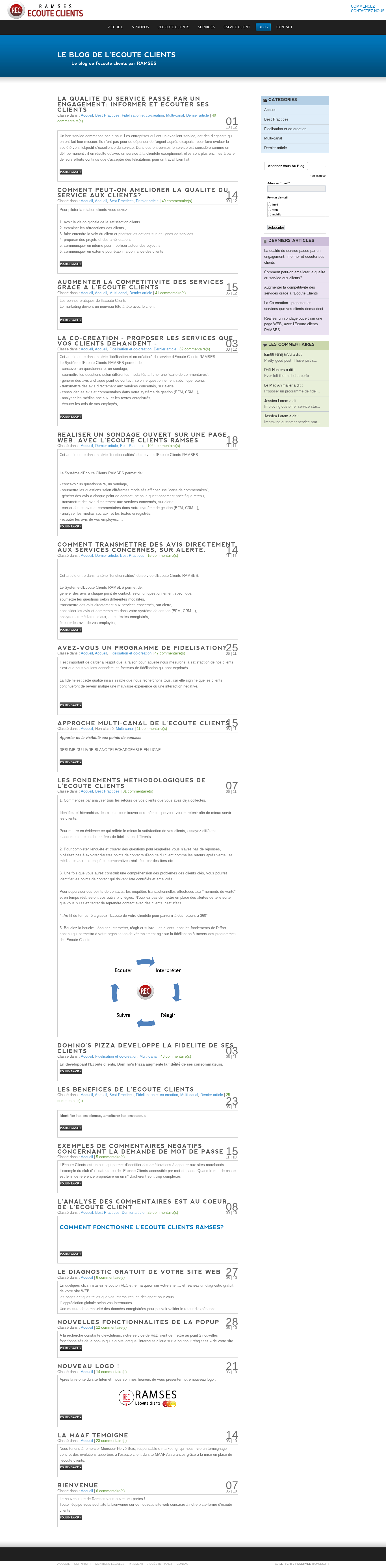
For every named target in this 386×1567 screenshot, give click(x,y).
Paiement (136, 1563)
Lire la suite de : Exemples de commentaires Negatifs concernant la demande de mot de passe (71, 1183)
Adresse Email (278, 183)
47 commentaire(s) (170, 653)
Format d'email (277, 197)
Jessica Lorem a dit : (281, 401)
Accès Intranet (160, 1563)
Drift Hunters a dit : (279, 370)
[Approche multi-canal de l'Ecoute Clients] (143, 723)
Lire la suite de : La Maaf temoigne (71, 1467)
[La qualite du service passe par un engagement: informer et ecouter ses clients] (134, 103)
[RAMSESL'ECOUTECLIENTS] (45, 10)
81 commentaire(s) (138, 791)
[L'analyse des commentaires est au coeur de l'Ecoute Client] (143, 1204)
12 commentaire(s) (111, 1327)
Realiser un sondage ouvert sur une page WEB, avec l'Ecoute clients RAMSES (293, 324)
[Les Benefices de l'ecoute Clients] (125, 1089)
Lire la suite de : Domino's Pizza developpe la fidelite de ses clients (71, 1071)
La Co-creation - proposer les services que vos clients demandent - (295, 306)
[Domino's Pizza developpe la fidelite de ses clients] (147, 1048)
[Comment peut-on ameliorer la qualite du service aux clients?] (144, 192)
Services (206, 27)
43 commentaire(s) (176, 1056)
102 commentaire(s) (164, 446)
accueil (115, 27)
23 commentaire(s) (111, 1441)
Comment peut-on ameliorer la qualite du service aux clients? (294, 275)
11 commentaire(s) (152, 728)
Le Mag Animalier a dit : (283, 385)
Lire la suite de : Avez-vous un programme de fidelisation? (71, 705)
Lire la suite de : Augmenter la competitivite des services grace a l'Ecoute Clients (71, 320)
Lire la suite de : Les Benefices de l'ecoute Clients (71, 1127)
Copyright (82, 1563)
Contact (284, 27)
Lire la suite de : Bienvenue (71, 1517)
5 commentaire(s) (110, 1157)
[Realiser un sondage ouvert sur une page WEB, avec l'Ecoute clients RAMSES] (143, 437)
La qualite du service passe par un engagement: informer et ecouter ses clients (294, 256)
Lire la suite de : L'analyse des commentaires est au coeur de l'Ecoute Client (71, 1253)
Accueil (87, 115)
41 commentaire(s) (170, 293)
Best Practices (107, 115)
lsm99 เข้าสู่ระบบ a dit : (283, 354)
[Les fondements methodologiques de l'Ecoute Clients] (133, 783)
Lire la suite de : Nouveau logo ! (71, 1417)
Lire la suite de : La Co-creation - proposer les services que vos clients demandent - (71, 416)
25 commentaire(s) (163, 1212)
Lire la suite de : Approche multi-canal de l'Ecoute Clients (71, 762)
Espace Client (237, 27)
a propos (140, 27)
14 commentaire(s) (111, 1372)
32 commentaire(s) (194, 349)
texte (275, 210)
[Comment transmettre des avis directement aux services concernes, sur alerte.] (147, 547)
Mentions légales (110, 1563)
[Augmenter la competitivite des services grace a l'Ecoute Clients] (141, 284)
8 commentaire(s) (110, 1277)
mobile (276, 214)
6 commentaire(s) (110, 1491)
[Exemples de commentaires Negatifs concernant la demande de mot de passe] (140, 1148)
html (275, 205)
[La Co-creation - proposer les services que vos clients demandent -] (146, 340)
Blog (263, 27)
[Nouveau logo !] (88, 1366)
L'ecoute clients (173, 27)
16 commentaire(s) (163, 555)
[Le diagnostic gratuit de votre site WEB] (139, 1271)
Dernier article (197, 115)
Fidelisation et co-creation (143, 115)
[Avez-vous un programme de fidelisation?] (142, 647)
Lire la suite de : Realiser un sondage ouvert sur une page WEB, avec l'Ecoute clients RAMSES (71, 526)
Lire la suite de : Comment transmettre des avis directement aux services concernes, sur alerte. (71, 629)
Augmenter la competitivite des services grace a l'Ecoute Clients (291, 290)
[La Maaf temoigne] (93, 1435)
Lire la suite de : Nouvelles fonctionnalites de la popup (71, 1348)
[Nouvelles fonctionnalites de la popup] (138, 1321)
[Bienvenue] (78, 1485)
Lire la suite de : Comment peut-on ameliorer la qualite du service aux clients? (71, 264)
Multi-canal (175, 115)
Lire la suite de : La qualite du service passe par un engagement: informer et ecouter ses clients (71, 171)
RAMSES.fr (320, 1563)
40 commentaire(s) (177, 201)
